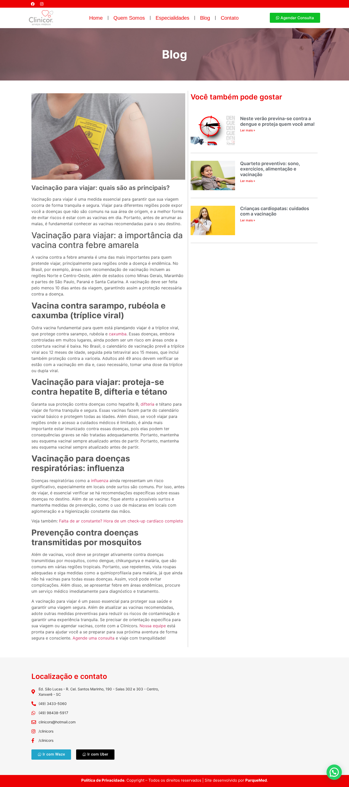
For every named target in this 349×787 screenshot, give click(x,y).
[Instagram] (41, 4)
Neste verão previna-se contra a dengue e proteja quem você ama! (277, 121)
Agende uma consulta (93, 638)
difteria (147, 404)
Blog (205, 18)
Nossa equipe (152, 625)
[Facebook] (33, 4)
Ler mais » (247, 130)
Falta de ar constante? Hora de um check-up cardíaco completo (121, 520)
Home (96, 18)
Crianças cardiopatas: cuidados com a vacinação (274, 211)
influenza (99, 480)
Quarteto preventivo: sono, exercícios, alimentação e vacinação (270, 169)
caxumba (117, 333)
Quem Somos (129, 18)
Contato (230, 18)
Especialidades (172, 18)
